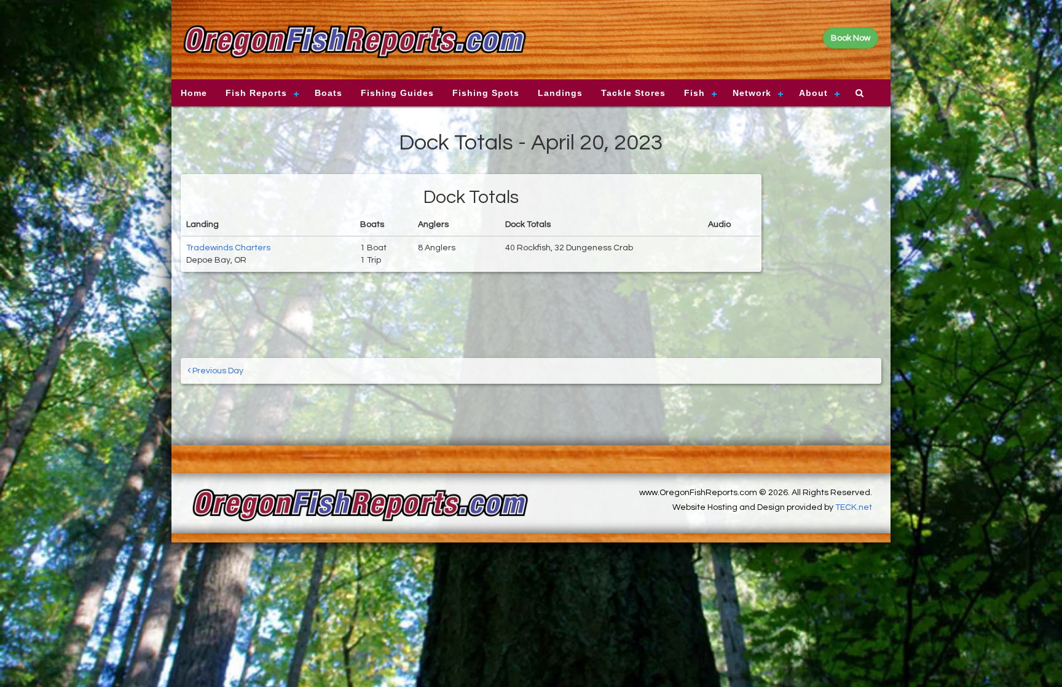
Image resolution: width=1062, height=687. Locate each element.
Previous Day (217, 371)
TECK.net (853, 507)
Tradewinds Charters (228, 248)
